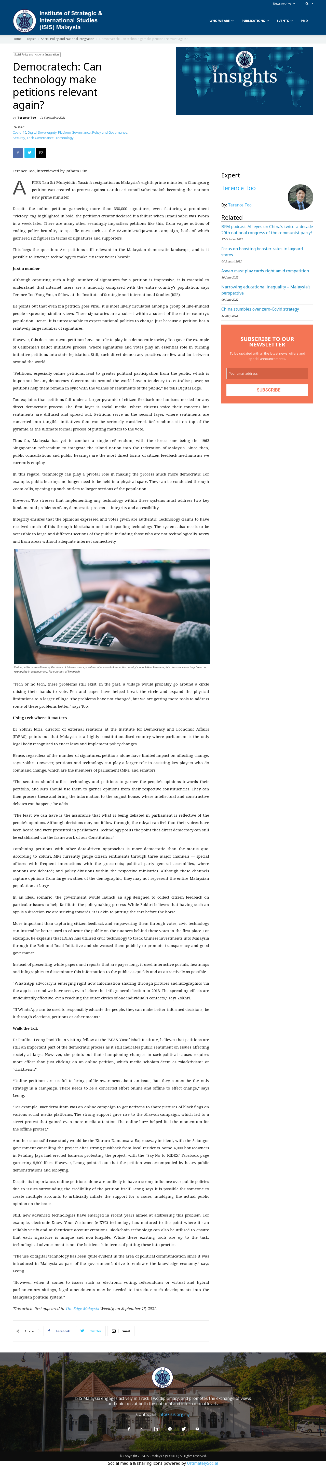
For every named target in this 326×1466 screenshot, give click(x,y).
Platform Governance (74, 132)
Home (17, 39)
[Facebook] (129, 1429)
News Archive (282, 3)
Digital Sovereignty (42, 132)
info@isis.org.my (174, 1414)
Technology (64, 137)
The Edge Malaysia (82, 1308)
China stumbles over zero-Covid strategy (260, 309)
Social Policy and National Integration (67, 39)
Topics (31, 39)
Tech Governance (40, 137)
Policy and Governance (109, 132)
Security (19, 137)
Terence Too (26, 117)
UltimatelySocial (202, 1463)
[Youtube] (197, 1429)
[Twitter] (184, 1429)
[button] (308, 3)
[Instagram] (142, 1429)
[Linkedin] (156, 1429)
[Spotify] (170, 1429)
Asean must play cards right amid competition (265, 271)
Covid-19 (19, 132)
